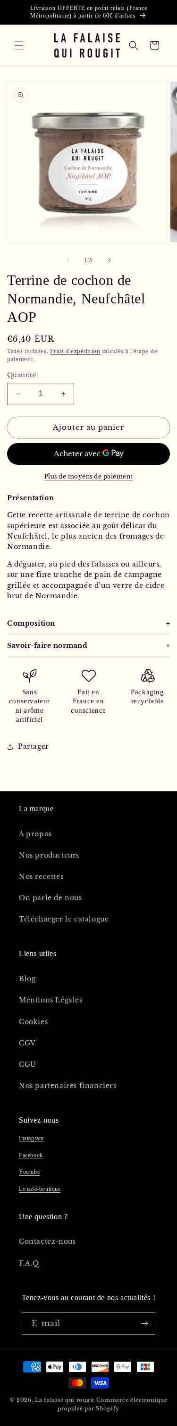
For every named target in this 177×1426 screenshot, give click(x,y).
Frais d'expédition (75, 351)
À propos (35, 834)
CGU (27, 1064)
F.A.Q (29, 1263)
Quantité (21, 375)
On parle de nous (50, 898)
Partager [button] (33, 746)
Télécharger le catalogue (64, 919)
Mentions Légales (51, 1000)
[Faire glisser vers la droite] (109, 260)
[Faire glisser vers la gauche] (68, 260)
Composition (31, 623)
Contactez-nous (47, 1241)
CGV (27, 1043)
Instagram (31, 1138)
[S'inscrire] (144, 1323)
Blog (27, 978)
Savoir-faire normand (47, 645)
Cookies (33, 1022)
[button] (18, 45)
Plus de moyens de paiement (88, 476)
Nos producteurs (49, 855)
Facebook (31, 1155)
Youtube (29, 1172)
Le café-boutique (40, 1189)
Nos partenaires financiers (68, 1085)
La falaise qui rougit (64, 1400)
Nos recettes (41, 876)
